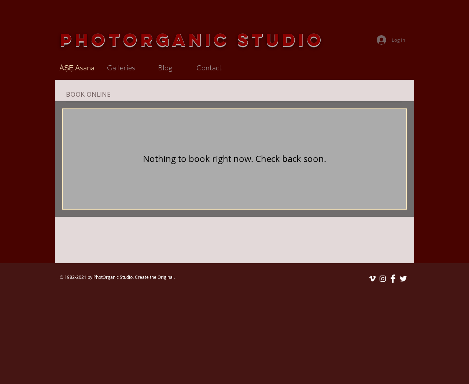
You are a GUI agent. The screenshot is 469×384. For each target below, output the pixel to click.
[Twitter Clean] (403, 278)
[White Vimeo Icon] (372, 278)
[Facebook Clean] (393, 278)
